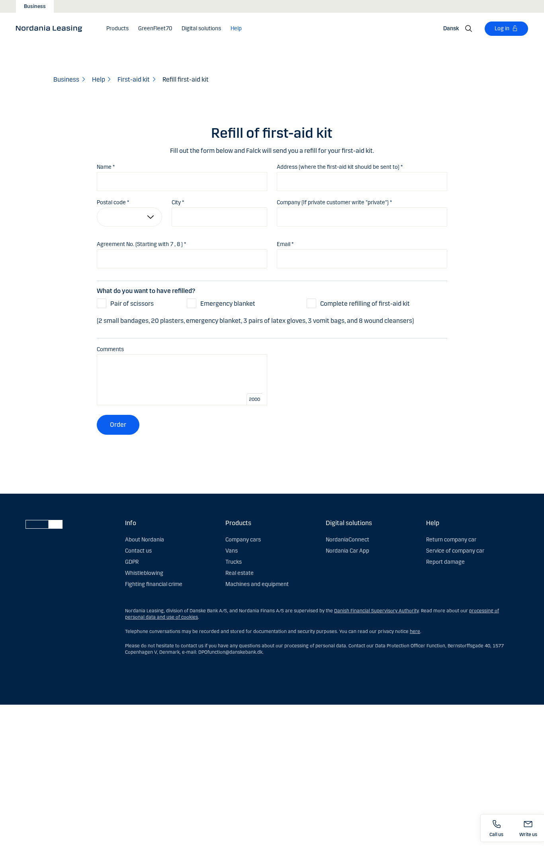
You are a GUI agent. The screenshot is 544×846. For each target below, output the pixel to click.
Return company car (451, 539)
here (415, 631)
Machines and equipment (257, 584)
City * (178, 202)
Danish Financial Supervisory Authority (376, 610)
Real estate (239, 573)
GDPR (132, 562)
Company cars (243, 539)
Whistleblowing (144, 573)
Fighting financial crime (153, 584)
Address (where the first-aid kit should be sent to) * (340, 167)
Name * (106, 167)
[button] (117, 29)
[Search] (469, 28)
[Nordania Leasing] (51, 28)
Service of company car (455, 550)
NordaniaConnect (347, 539)
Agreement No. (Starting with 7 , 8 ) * (141, 244)
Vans (231, 550)
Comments (110, 349)
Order (118, 424)
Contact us (138, 550)
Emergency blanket (227, 303)
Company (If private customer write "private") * (334, 202)
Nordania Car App (347, 550)
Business (35, 6)
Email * (285, 244)
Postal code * (113, 202)
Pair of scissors (132, 303)
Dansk (451, 28)
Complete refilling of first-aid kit (365, 303)
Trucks (233, 562)
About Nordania (144, 539)
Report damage (445, 562)
